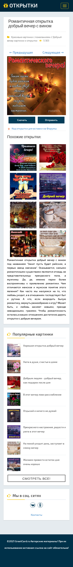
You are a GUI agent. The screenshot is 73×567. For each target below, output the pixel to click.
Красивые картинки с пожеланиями (30, 37)
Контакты (36, 514)
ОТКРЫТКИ (23, 6)
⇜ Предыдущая (21, 52)
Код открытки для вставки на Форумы (34, 128)
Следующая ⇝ (53, 52)
